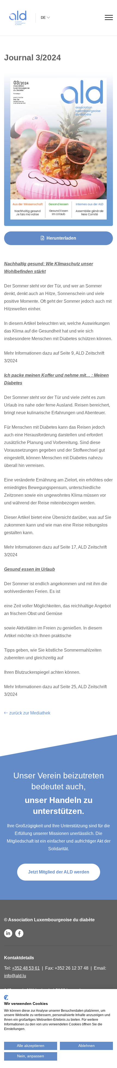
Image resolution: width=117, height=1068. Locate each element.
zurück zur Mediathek (29, 713)
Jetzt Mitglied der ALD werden (58, 872)
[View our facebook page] (19, 933)
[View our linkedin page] (8, 933)
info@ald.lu (15, 975)
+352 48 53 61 (26, 968)
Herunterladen (60, 238)
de (43, 17)
